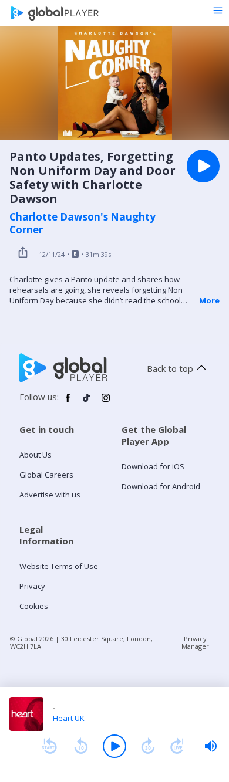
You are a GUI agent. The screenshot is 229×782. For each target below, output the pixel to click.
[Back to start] (49, 746)
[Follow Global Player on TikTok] (87, 402)
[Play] (114, 746)
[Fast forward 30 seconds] (148, 746)
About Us (35, 454)
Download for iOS (153, 466)
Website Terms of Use (58, 566)
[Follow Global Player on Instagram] (105, 402)
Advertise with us (49, 494)
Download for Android (161, 486)
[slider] (210, 746)
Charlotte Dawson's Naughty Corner (82, 223)
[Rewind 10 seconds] (81, 746)
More (209, 300)
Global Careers (46, 474)
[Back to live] (177, 746)
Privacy (32, 586)
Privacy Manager (195, 642)
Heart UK (69, 718)
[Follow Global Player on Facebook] (68, 402)
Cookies (33, 606)
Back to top (170, 368)
